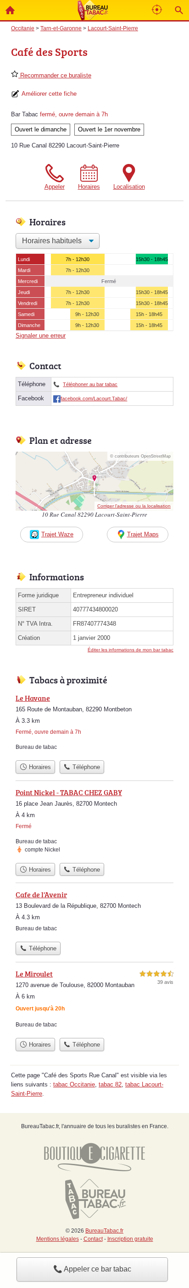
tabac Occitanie (74, 1084)
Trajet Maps (143, 534)
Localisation (129, 186)
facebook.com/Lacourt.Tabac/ (94, 398)
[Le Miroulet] (94, 1000)
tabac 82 (110, 1084)
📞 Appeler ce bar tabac (92, 1269)
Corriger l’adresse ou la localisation (134, 505)
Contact (93, 1239)
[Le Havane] (94, 724)
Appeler (54, 186)
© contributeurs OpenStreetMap (140, 456)
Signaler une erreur (41, 335)
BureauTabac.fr (104, 1231)
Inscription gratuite (130, 1239)
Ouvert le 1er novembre (109, 129)
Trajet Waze (57, 534)
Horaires (89, 186)
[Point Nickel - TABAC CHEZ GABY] (94, 822)
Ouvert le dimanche (41, 129)
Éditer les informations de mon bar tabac (130, 649)
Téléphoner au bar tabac (90, 384)
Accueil (10, 10)
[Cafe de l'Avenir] (94, 913)
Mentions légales (57, 1239)
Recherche (179, 10)
